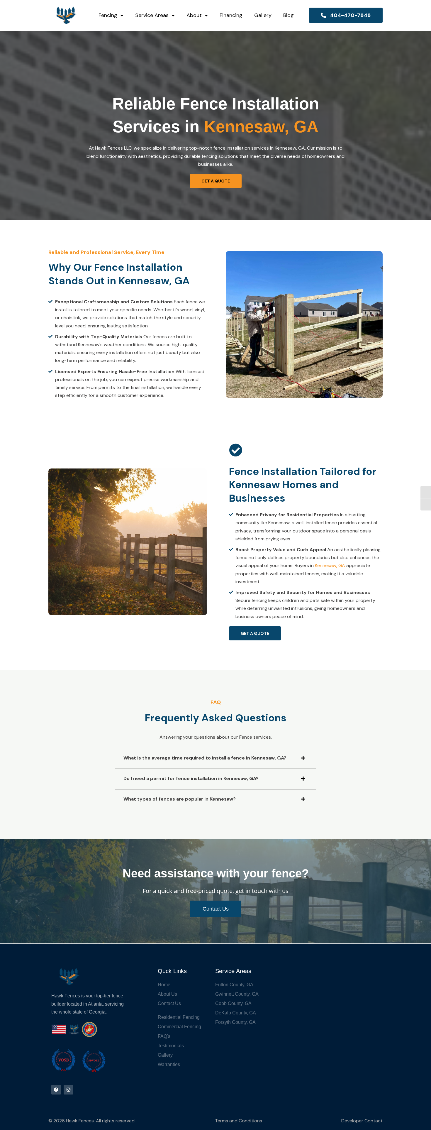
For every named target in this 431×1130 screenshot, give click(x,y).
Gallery (263, 15)
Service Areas (152, 15)
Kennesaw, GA (330, 565)
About (194, 15)
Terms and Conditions (238, 1121)
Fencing (108, 15)
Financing (231, 15)
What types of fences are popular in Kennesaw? (179, 799)
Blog (288, 15)
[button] (215, 762)
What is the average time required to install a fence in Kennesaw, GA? (204, 758)
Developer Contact (362, 1121)
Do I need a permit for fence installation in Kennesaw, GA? (191, 778)
